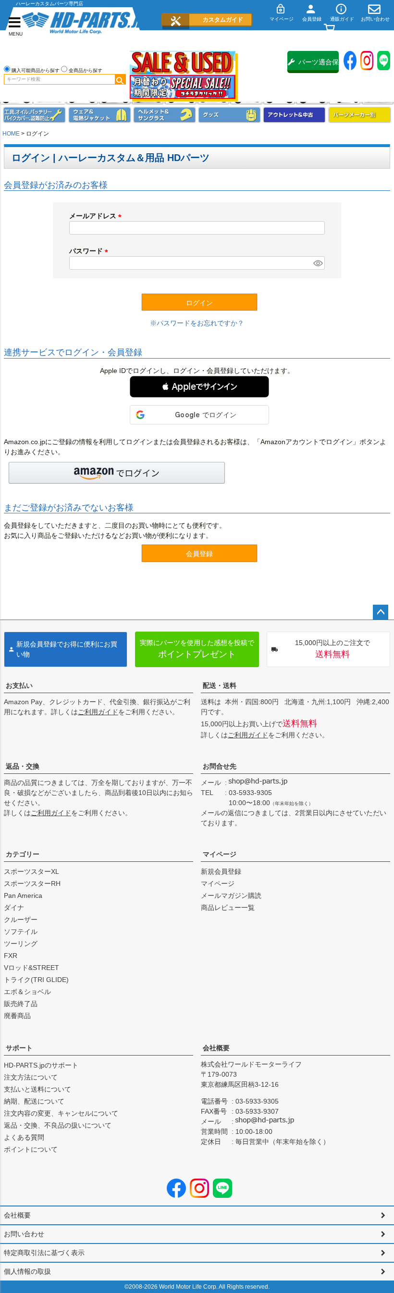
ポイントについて (31, 1149)
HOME (11, 133)
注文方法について (31, 1077)
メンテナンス (34, 115)
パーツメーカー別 (359, 115)
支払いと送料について (37, 1089)
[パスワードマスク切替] (317, 263)
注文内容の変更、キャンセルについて (61, 1113)
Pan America (23, 895)
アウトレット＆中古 (294, 115)
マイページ (219, 854)
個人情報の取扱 (27, 1271)
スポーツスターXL (31, 871)
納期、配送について (34, 1101)
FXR (10, 955)
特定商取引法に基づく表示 (44, 1252)
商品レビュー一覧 (228, 907)
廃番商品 (17, 1015)
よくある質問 (24, 1137)
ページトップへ (380, 612)
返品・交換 (22, 766)
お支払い (19, 685)
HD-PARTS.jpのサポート (41, 1065)
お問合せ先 (219, 766)
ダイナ (14, 907)
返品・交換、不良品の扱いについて (57, 1125)
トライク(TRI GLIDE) (36, 979)
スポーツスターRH (32, 883)
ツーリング (20, 943)
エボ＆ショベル (27, 991)
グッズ (229, 115)
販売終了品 (20, 1003)
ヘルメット (164, 115)
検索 (120, 79)
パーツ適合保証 (318, 65)
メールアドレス (97, 216)
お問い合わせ (24, 1234)
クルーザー (20, 919)
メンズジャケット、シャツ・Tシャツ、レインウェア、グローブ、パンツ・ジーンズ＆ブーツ (99, 115)
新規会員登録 (221, 871)
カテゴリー (22, 854)
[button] (199, 387)
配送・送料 (219, 685)
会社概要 (216, 1048)
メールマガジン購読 (231, 895)
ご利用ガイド (98, 712)
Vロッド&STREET (31, 967)
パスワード (90, 251)
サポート (19, 1048)
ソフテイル (20, 931)
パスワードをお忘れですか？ (200, 323)
